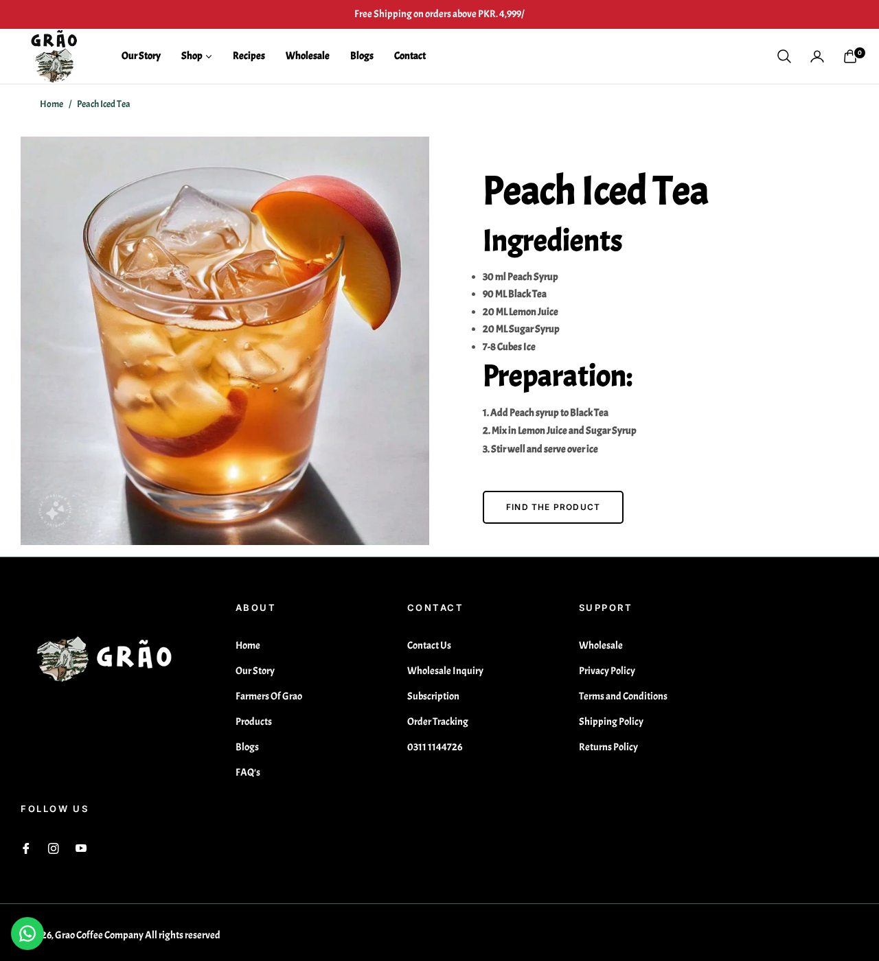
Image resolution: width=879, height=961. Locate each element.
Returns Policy (608, 747)
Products (254, 721)
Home (51, 104)
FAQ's (248, 772)
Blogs (247, 747)
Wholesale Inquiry (445, 671)
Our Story (255, 671)
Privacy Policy (607, 671)
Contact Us (429, 645)
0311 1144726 (434, 747)
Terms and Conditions (623, 696)
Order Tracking (437, 721)
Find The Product (553, 507)
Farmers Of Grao (269, 696)
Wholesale (601, 645)
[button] (784, 56)
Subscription (433, 696)
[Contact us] (27, 933)
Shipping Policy (611, 721)
